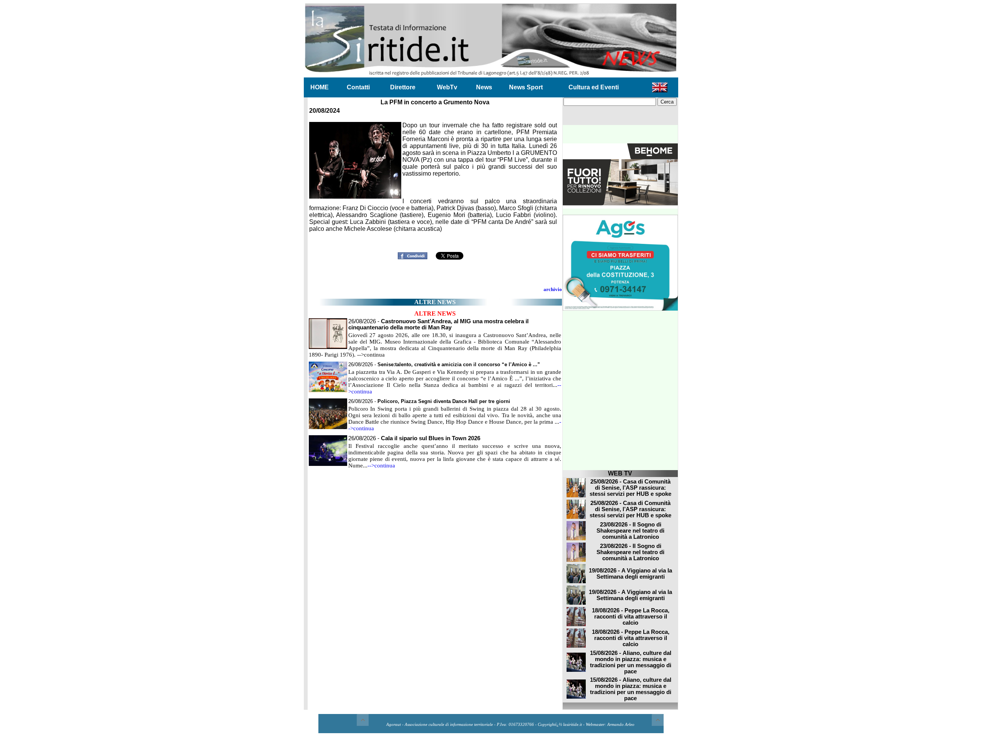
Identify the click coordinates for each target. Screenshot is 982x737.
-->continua (381, 465)
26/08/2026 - (438, 324)
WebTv (447, 87)
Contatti (358, 87)
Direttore (402, 87)
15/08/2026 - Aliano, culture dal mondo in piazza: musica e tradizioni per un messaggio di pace (630, 662)
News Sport (526, 87)
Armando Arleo (620, 724)
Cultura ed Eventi (593, 87)
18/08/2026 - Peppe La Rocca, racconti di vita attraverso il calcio (630, 616)
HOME (319, 87)
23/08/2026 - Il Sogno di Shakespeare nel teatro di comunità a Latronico (630, 530)
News (484, 87)
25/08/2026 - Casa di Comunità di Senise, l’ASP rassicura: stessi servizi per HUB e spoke (630, 488)
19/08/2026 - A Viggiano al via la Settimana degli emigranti (630, 574)
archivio (553, 289)
